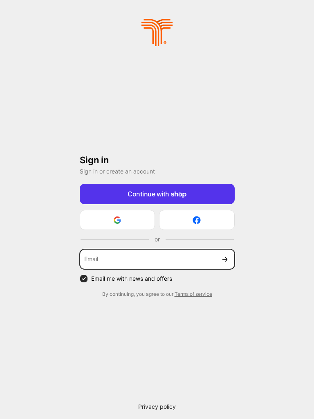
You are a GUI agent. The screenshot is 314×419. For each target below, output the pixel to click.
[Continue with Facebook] (197, 220)
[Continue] (225, 259)
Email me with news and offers (131, 278)
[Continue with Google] (117, 220)
